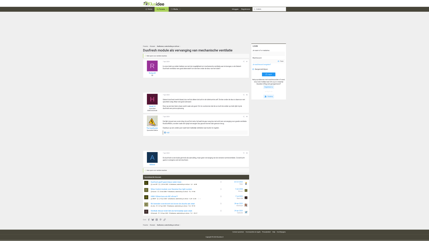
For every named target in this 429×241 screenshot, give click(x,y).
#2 (247, 95)
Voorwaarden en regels (253, 232)
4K (194, 191)
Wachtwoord (256, 58)
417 (196, 213)
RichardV (152, 73)
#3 (247, 116)
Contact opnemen (238, 232)
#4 (247, 153)
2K (195, 198)
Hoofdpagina (281, 232)
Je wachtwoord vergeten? (261, 64)
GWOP (154, 198)
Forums (162, 9)
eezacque (239, 205)
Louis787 (155, 184)
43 (191, 198)
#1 (247, 61)
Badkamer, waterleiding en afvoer (180, 184)
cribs (153, 206)
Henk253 (240, 213)
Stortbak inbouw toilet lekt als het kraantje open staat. (171, 211)
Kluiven (154, 191)
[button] (167, 9)
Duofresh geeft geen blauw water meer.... (167, 182)
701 (194, 206)
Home (150, 9)
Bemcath (154, 213)
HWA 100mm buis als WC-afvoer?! (164, 196)
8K (196, 184)
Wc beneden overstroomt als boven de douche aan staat (173, 204)
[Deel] (243, 61)
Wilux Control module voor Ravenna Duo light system (171, 189)
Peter (241, 184)
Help (273, 232)
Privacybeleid (266, 232)
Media (175, 9)
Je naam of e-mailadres (260, 50)
